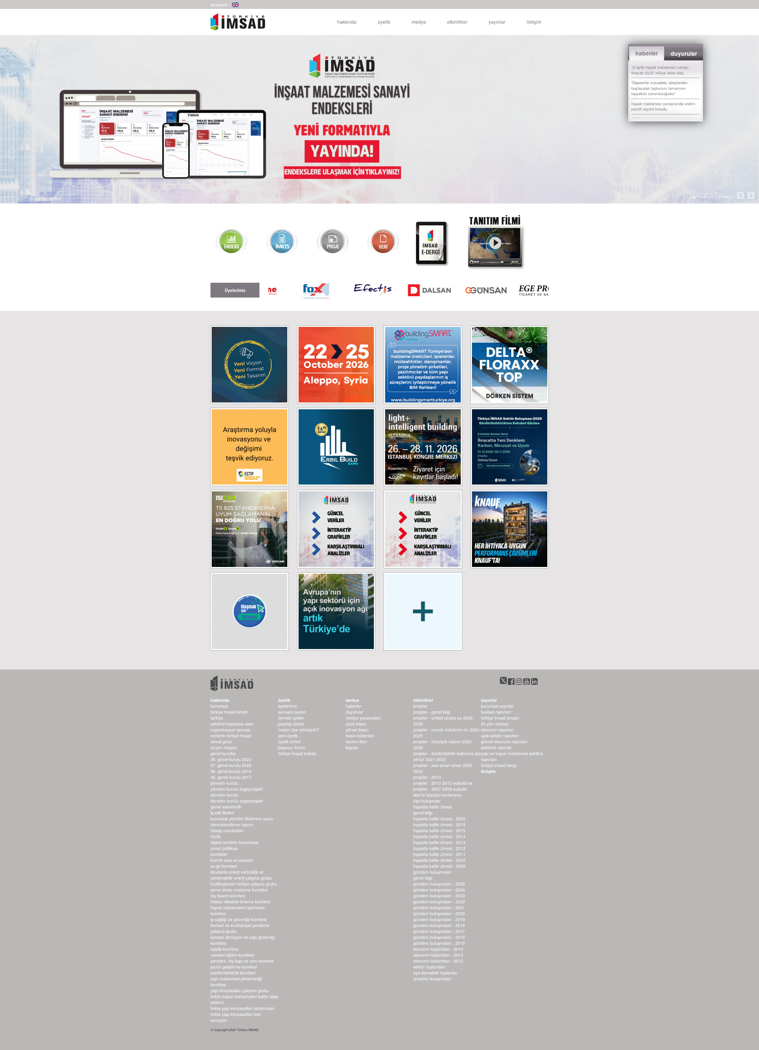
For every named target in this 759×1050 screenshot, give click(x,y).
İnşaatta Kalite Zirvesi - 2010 (439, 860)
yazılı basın (356, 724)
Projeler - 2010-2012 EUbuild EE (443, 783)
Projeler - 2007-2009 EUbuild (440, 789)
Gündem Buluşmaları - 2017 (439, 931)
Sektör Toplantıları (429, 967)
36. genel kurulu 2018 (231, 771)
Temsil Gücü (221, 741)
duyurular (354, 712)
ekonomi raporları (497, 730)
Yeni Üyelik (288, 736)
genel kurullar (223, 753)
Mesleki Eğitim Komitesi (232, 955)
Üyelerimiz (287, 706)
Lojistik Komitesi (224, 949)
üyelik (384, 21)
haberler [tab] (646, 53)
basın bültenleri (360, 736)
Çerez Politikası (224, 848)
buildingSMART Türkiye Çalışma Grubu (244, 884)
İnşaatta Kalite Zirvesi (432, 807)
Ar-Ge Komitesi (224, 866)
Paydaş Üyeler (291, 724)
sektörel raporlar (496, 747)
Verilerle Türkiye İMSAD (231, 736)
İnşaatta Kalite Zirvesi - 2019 (439, 824)
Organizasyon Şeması (230, 730)
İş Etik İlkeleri (222, 813)
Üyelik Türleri (289, 741)
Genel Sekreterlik (226, 807)
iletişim (534, 21)
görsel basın (357, 730)
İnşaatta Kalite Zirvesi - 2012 (439, 848)
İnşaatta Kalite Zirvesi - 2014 (439, 836)
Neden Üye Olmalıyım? (298, 730)
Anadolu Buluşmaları (432, 979)
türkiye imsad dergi (498, 765)
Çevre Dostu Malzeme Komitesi (239, 890)
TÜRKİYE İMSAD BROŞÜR (500, 718)
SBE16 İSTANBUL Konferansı (437, 795)
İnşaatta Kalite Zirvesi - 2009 (439, 866)
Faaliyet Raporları (496, 712)
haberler (353, 706)
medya (419, 21)
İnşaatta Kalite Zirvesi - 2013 (439, 842)
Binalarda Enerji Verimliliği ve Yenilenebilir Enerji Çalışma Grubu (241, 875)
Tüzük (216, 836)
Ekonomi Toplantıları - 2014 (438, 949)
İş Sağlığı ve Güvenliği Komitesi (239, 919)
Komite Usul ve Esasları (232, 860)
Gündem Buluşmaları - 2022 (439, 901)
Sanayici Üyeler (292, 712)
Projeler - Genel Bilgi (431, 712)
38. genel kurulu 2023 (231, 759)
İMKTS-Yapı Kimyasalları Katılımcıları (242, 1008)
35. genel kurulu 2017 (231, 777)
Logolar (352, 747)
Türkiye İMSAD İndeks (297, 753)
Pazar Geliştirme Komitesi (234, 967)
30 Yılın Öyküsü (494, 724)
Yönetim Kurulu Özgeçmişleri (237, 789)
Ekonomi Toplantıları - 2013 (438, 955)
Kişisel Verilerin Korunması (235, 842)
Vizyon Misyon (224, 747)
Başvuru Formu (291, 747)
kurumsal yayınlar (497, 706)
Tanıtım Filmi (356, 741)
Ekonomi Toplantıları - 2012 (438, 961)
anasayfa (219, 4)
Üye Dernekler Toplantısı (435, 973)
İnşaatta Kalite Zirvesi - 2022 (439, 819)
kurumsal (219, 706)
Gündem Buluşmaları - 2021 (439, 907)
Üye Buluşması (426, 801)
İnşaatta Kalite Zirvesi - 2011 (439, 854)
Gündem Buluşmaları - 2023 (439, 896)
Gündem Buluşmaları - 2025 (439, 884)
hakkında (346, 21)
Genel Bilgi (422, 813)
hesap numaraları (227, 830)
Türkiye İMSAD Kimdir (229, 712)
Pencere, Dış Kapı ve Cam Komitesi (242, 961)
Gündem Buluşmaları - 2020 (439, 913)
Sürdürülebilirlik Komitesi (233, 973)
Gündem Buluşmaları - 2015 (439, 943)
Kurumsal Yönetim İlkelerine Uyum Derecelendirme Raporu (242, 821)
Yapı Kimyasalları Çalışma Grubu (240, 990)
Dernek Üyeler (291, 718)
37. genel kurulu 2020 (231, 765)
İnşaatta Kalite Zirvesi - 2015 (439, 830)
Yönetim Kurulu (224, 783)
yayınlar (497, 21)
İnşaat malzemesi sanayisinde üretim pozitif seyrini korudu (663, 106)
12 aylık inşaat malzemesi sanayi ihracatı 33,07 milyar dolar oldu (659, 70)
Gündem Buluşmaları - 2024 (439, 890)
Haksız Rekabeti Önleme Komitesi (240, 901)
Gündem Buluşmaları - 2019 (439, 919)
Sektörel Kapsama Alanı (232, 724)
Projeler (420, 706)
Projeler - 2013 (427, 777)
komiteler (219, 854)
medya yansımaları (363, 718)
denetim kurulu (224, 795)
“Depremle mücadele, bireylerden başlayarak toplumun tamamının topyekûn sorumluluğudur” (659, 88)
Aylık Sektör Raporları (500, 736)
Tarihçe (217, 718)
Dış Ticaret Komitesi (228, 896)
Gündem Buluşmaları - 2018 (439, 925)
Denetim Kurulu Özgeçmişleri (237, 801)
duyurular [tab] (684, 53)
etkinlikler (457, 21)
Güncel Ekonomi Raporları (504, 741)
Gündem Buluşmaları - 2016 (439, 937)
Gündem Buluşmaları (432, 872)
